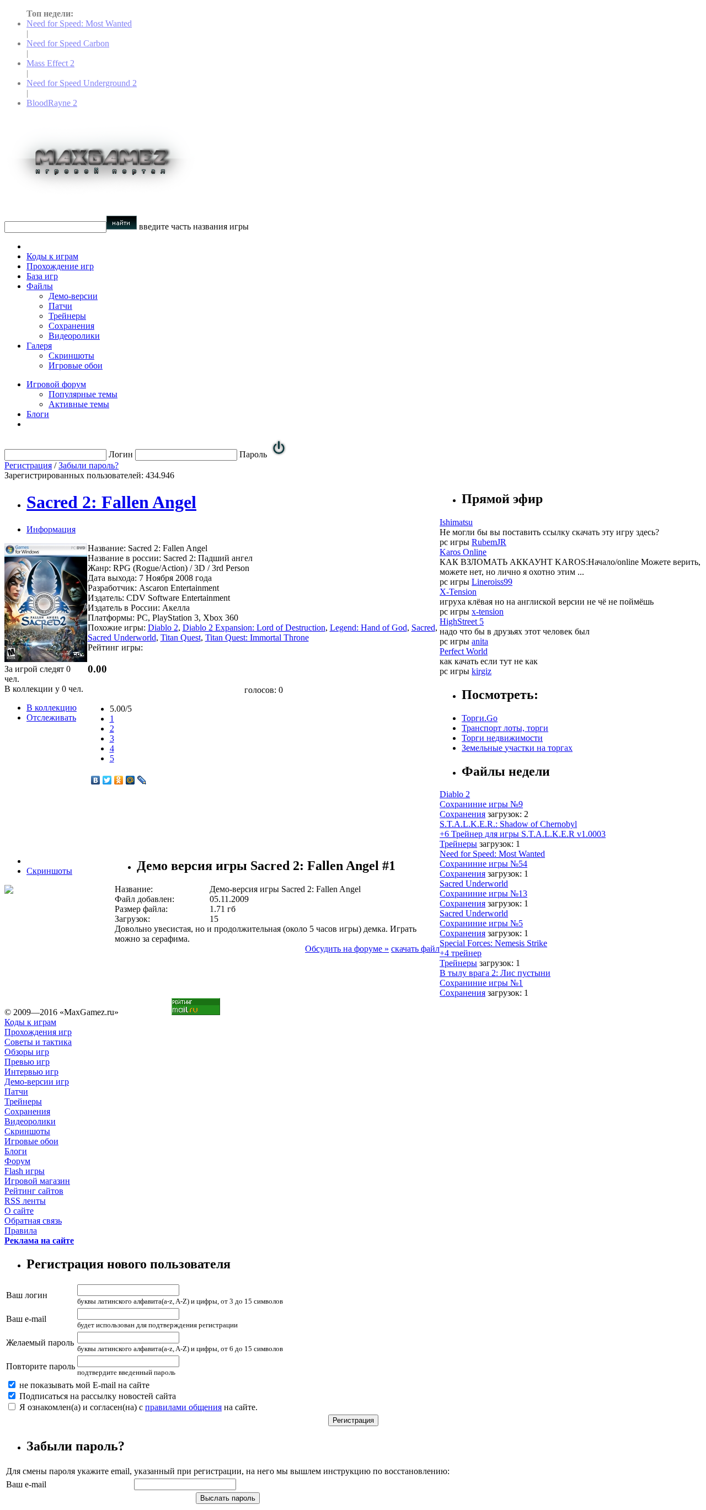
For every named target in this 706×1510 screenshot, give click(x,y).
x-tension (488, 611)
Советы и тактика (38, 1042)
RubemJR (489, 542)
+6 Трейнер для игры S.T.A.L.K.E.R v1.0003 (523, 834)
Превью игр (27, 1061)
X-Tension (458, 591)
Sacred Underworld (122, 637)
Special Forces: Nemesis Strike (493, 943)
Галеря (39, 345)
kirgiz (481, 671)
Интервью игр (31, 1071)
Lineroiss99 (492, 581)
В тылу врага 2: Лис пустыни (495, 973)
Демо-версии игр (36, 1081)
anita (480, 641)
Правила (20, 1230)
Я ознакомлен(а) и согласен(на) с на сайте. (137, 1407)
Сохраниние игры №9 (481, 804)
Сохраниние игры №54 (483, 863)
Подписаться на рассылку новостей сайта (96, 1396)
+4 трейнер (461, 953)
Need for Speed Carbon (67, 43)
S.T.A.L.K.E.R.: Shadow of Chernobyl (508, 824)
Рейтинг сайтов (33, 1191)
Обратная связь (33, 1220)
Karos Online (463, 552)
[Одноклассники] (119, 780)
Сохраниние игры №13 (483, 893)
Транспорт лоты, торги (505, 728)
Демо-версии (73, 296)
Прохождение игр (60, 266)
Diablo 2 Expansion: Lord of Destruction (254, 627)
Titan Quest (181, 637)
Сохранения (71, 325)
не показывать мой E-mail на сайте (83, 1385)
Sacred (423, 627)
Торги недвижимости (502, 738)
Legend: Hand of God (368, 627)
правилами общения (183, 1407)
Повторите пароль (40, 1366)
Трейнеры (67, 316)
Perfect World (464, 651)
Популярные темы (83, 394)
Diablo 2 (163, 627)
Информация (51, 529)
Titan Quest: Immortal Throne (257, 637)
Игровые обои (76, 365)
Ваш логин (26, 1295)
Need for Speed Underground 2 (81, 83)
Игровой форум (56, 384)
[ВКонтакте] (95, 780)
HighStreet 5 (462, 621)
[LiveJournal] (142, 780)
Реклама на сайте (39, 1240)
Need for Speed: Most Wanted (79, 23)
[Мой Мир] (130, 780)
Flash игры (24, 1171)
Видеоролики (74, 335)
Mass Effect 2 (50, 63)
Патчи (60, 306)
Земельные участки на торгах (517, 748)
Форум (17, 1161)
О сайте (19, 1210)
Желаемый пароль (40, 1342)
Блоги (37, 414)
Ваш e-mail (26, 1319)
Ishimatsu (456, 522)
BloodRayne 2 (51, 103)
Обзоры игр (26, 1052)
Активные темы (79, 404)
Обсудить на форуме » (347, 948)
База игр (42, 276)
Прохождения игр (38, 1032)
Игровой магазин (37, 1181)
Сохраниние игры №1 (481, 983)
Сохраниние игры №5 (481, 923)
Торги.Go (480, 718)
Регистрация (28, 465)
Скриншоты (71, 355)
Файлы (39, 286)
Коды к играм (52, 256)
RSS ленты (25, 1200)
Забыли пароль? (88, 465)
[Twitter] (107, 780)
